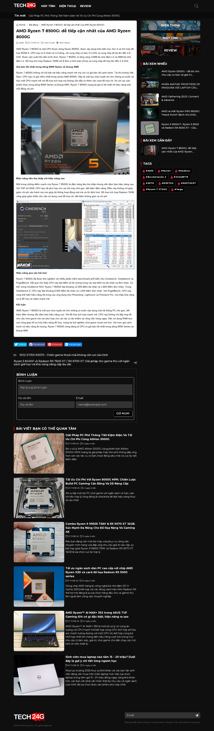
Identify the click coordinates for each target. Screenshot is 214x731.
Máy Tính (48, 6)
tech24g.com (27, 725)
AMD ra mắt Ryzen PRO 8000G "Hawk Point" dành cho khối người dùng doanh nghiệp (180, 113)
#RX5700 (168, 183)
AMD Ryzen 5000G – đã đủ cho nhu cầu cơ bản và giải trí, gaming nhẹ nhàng (180, 73)
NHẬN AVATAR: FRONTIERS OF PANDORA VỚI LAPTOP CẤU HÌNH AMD (181, 86)
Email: (80, 398)
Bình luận (25, 381)
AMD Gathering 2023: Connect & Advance (180, 98)
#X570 (150, 183)
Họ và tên (24, 398)
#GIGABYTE (181, 177)
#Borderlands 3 (156, 177)
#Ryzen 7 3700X (156, 189)
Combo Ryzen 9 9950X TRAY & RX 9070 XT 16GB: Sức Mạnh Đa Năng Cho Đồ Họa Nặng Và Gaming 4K (100, 527)
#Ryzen (166, 171)
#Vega (178, 189)
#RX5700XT (188, 183)
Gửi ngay (123, 413)
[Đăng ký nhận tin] (197, 715)
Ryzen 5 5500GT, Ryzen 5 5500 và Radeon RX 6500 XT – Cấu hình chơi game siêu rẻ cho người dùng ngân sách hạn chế (180, 126)
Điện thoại (67, 6)
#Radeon (184, 171)
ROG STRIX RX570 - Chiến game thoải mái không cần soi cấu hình (64, 355)
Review (85, 6)
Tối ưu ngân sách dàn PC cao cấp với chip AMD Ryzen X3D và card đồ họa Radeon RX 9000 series (99, 572)
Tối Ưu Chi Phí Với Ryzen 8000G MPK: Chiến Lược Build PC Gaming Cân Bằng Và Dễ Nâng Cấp (84, 15)
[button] (196, 6)
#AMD (149, 171)
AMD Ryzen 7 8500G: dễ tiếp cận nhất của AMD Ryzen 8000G (179, 150)
